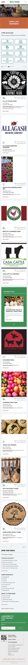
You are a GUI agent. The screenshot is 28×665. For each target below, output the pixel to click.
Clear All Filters (7, 554)
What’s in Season (13, 650)
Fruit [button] (4, 580)
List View (5, 66)
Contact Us (14, 659)
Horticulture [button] (6, 584)
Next (24, 547)
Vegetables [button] (5, 590)
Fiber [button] (4, 578)
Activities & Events (14, 648)
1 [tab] (14, 324)
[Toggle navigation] (3, 2)
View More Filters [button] (7, 608)
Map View (12, 66)
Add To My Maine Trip (21, 97)
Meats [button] (4, 586)
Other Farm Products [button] (8, 588)
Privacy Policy (21, 659)
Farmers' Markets (10, 313)
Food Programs (13, 651)
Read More (6, 111)
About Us (11, 655)
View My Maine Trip (21, 98)
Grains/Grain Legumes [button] (8, 582)
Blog (9, 653)
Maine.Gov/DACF (7, 659)
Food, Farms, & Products (15, 645)
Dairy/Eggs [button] (5, 577)
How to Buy (11, 646)
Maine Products (13, 315)
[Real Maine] (14, 2)
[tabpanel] (14, 306)
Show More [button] (4, 570)
